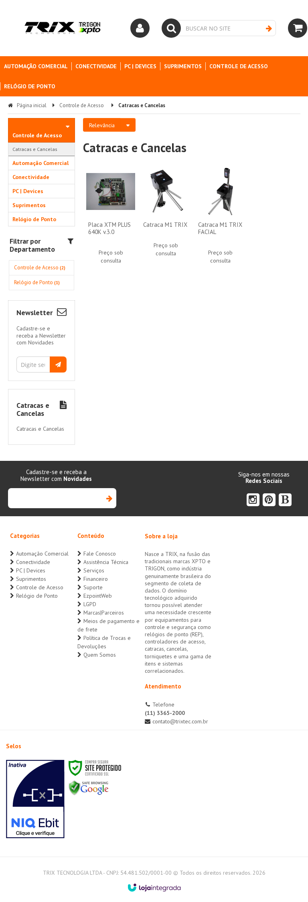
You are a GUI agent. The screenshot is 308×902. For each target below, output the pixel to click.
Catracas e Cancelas (34, 149)
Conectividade (33, 562)
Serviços (93, 570)
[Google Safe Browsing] (89, 787)
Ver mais (111, 230)
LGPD (89, 604)
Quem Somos (99, 654)
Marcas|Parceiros (103, 612)
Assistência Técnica (105, 562)
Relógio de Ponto (37, 282)
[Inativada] (35, 799)
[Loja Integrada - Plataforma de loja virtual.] (154, 887)
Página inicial (32, 105)
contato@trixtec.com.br (180, 721)
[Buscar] (269, 28)
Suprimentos (31, 578)
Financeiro (95, 578)
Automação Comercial (42, 553)
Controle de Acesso (81, 105)
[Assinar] (58, 364)
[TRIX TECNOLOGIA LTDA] (62, 28)
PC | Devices (30, 570)
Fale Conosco (99, 553)
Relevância (102, 125)
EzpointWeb (97, 595)
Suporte (93, 587)
